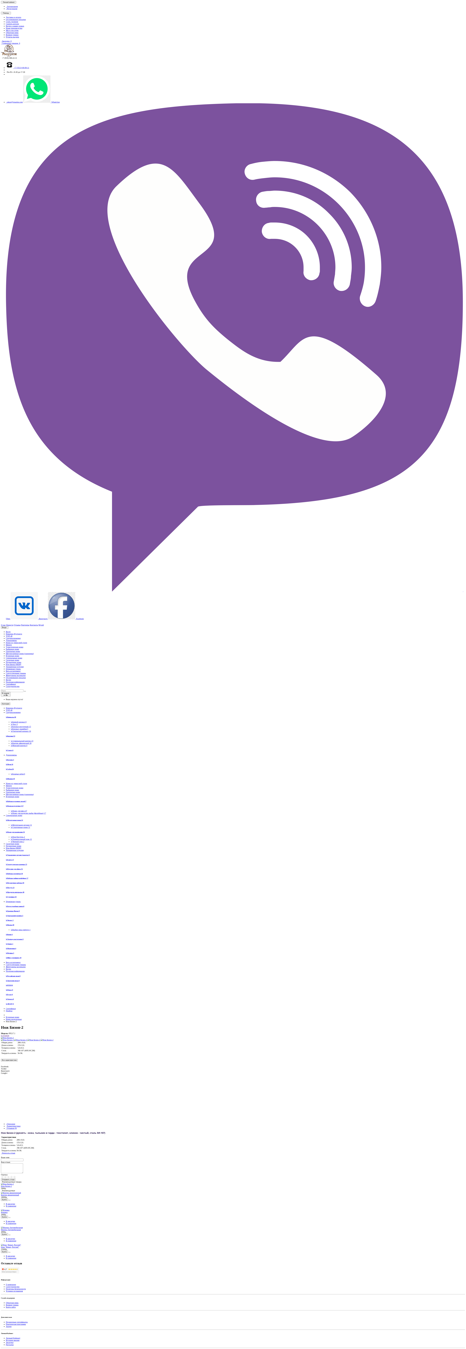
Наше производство (14, 28)
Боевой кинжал (18, 722)
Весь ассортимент (13, 671)
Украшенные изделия (15, 667)
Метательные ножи (14, 820)
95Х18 (9, 985)
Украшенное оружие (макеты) (18, 855)
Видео (8, 680)
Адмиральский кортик (22, 741)
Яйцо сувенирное (13, 958)
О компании (11, 1285)
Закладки (9, 1342)
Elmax (9, 990)
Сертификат (11, 684)
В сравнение (11, 1206)
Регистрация (11, 9)
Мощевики (11, 948)
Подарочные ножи (13, 662)
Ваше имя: (5, 1157)
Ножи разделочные (15, 806)
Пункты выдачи (12, 37)
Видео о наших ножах (15, 26)
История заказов (12, 1340)
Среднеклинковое (13, 638)
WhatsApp (55, 102)
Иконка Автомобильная (11, 1230)
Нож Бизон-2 (6, 1186)
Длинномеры (11, 640)
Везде (8, 632)
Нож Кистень (18, 837)
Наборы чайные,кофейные (17, 878)
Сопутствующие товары (16, 673)
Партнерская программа (16, 1324)
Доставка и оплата (13, 17)
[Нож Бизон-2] (7, 1038)
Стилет (9, 750)
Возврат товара (12, 35)
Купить (4, 1200)
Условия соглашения (14, 1291)
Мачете (9, 645)
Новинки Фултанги (14, 634)
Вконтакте (43, 619)
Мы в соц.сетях (12, 30)
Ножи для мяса (19, 811)
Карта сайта (11, 1307)
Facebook (79, 619)
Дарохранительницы (14, 916)
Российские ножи (13, 976)
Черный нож (17, 842)
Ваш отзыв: (5, 1162)
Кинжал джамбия (19, 729)
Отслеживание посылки (16, 19)
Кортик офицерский (21, 743)
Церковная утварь (13, 669)
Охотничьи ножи (13, 651)
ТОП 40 (9, 636)
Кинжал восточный (21, 727)
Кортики (10, 736)
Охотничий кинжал (21, 731)
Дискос (9, 920)
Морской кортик (19, 746)
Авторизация (12, 6)
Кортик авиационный (10, 1195)
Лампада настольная (15, 939)
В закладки (10, 1204)
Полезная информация (15, 682)
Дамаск (10, 999)
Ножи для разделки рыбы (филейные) (28, 813)
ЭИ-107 (10, 1004)
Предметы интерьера (15, 892)
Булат (9, 994)
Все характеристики (9, 1060)
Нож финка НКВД (13, 665)
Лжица (9, 944)
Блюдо (10, 860)
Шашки (10, 779)
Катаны (10, 760)
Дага (14, 724)
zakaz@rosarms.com (14, 102)
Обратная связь (12, 33)
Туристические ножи (14, 647)
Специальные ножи (14, 658)
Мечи (9, 764)
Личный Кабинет (13, 1338)
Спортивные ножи (20, 827)
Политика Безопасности (16, 1289)
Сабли (10, 769)
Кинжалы (11, 717)
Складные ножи (12, 660)
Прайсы (9, 1011)
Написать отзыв (8, 1153)
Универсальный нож (21, 839)
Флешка (4, 1212)
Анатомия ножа (13, 981)
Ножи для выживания (15, 832)
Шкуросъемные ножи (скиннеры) (20, 654)
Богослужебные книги (15, 906)
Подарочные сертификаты (17, 1322)
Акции (9, 1326)
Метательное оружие (21, 825)
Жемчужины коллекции (16, 675)
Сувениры (11, 897)
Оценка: (4, 1175)
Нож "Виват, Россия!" (10, 1247)
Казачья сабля (18, 774)
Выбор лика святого (20, 930)
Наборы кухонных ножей (16, 801)
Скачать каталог (12, 24)
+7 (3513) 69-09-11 (21, 68)
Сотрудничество (12, 686)
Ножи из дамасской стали (16, 643)
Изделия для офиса (14, 869)
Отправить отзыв (8, 1179)
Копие (9, 934)
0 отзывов (5, 1036)
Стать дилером (12, 22)
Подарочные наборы (15, 883)
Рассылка (10, 1345)
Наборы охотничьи (14, 874)
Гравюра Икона (13, 911)
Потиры (10, 953)
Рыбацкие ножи (12, 649)
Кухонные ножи (12, 656)
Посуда (10, 888)
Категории (5, 704)
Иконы (10, 925)
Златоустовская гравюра (16, 864)
